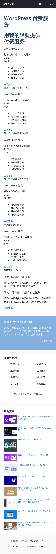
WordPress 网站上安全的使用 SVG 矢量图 (34, 512)
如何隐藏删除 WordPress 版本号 (31, 465)
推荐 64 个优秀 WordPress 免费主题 (33, 455)
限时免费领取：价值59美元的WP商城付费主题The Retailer (34, 489)
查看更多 (8, 84)
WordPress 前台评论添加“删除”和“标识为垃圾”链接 (35, 417)
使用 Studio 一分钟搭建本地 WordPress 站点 (34, 429)
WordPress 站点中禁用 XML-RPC (32, 476)
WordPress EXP (34, 546)
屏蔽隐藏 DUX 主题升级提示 (29, 439)
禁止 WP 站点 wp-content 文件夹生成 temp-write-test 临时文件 (33, 500)
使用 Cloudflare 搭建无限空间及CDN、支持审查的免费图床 (35, 523)
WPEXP (8, 4)
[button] (40, 4)
